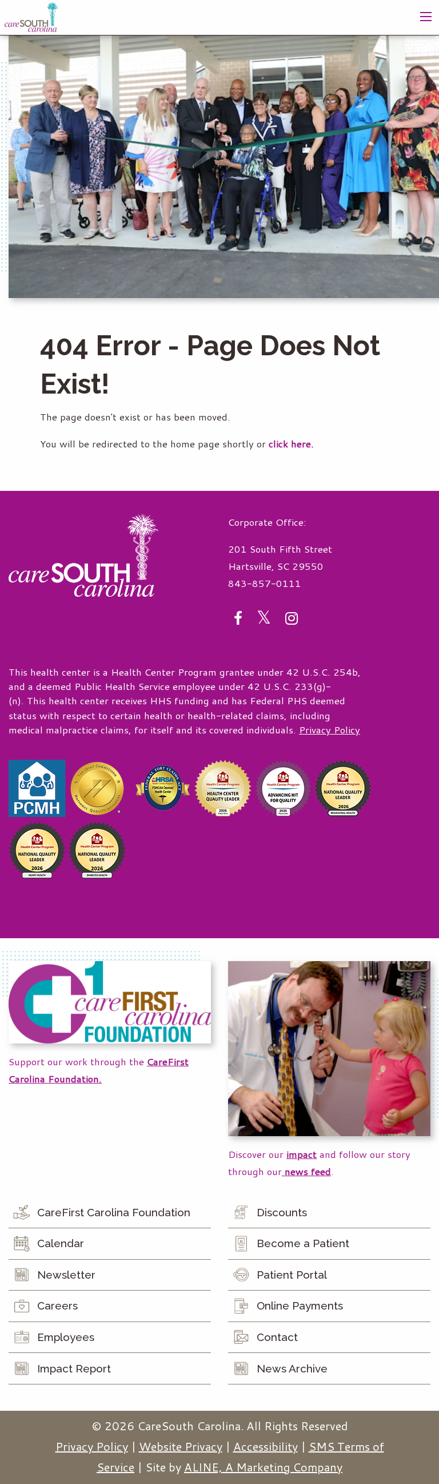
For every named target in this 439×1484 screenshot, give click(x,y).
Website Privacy (180, 1446)
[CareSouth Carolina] (31, 15)
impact (301, 1154)
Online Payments (300, 1305)
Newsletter (66, 1274)
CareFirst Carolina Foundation (113, 1212)
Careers (57, 1305)
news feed (306, 1171)
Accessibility (265, 1446)
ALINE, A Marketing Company (263, 1467)
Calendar (60, 1243)
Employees (65, 1337)
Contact (277, 1337)
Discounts (282, 1212)
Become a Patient (303, 1243)
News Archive (292, 1368)
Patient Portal (292, 1274)
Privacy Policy (329, 729)
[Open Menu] (426, 16)
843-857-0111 (264, 583)
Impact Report (74, 1368)
